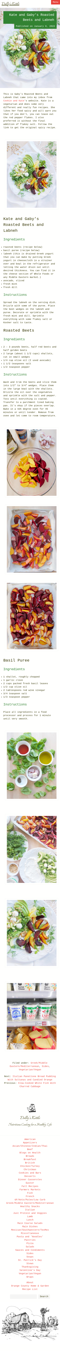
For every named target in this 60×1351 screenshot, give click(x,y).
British (30, 1163)
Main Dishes (30, 1226)
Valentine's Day (30, 1270)
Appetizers (30, 1142)
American (30, 1139)
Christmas (30, 1169)
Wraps (30, 1277)
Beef (30, 1149)
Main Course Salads (30, 1223)
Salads (30, 1247)
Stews (30, 1263)
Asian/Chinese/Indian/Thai (30, 1146)
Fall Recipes (30, 1186)
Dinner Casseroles (30, 1179)
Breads (30, 1156)
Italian (30, 1210)
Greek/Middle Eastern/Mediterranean (30, 1203)
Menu (55, 2)
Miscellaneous (30, 1233)
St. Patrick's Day (30, 1260)
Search (44, 1296)
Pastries (30, 1240)
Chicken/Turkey (30, 1166)
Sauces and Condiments (30, 1250)
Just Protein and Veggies (30, 1213)
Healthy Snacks (30, 1206)
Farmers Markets (30, 1189)
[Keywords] (23, 1296)
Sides (45, 1066)
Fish (30, 1193)
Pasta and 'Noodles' (30, 1236)
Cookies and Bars (30, 1173)
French (30, 1196)
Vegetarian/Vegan (30, 1069)
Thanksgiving (30, 1267)
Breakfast (30, 1159)
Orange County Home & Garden (30, 1286)
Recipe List (30, 1289)
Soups (30, 1257)
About (30, 1282)
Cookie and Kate (13, 101)
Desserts (30, 1176)
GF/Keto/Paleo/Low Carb (30, 1200)
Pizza (30, 1243)
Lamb (30, 1216)
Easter (30, 1183)
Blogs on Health (30, 1153)
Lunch (30, 1220)
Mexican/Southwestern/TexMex (30, 1230)
